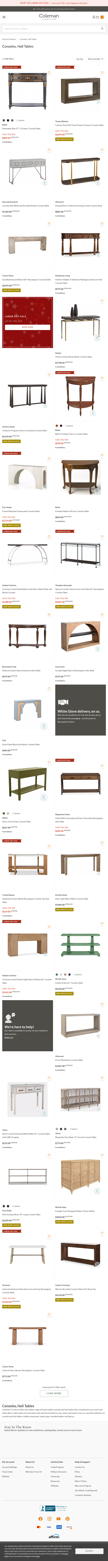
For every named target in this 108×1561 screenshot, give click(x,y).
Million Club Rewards (86, 1490)
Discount (58, 1472)
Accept (89, 1551)
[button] (94, 17)
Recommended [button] (94, 59)
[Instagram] (49, 1520)
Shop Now (27, 327)
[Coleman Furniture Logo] (49, 17)
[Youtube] (58, 1520)
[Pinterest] (67, 1520)
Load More (54, 1393)
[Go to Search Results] (102, 28)
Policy (81, 1481)
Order (7, 1472)
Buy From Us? (33, 1472)
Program (57, 1467)
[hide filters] (9, 59)
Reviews (83, 1495)
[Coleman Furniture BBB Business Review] (54, 1510)
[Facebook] (40, 1520)
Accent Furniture (9, 39)
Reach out (8, 1037)
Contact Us (65, 8)
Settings (9, 1467)
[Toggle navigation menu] (4, 17)
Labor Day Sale (8, 134)
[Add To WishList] (49, 72)
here (38, 1556)
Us (29, 1467)
